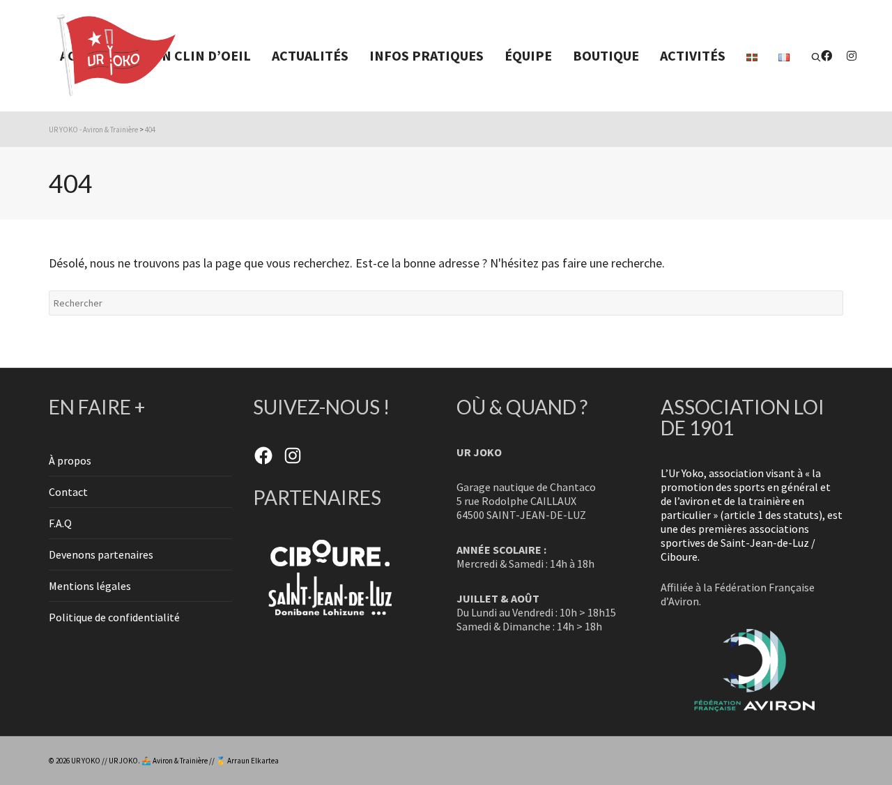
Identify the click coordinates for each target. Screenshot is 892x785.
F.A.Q (60, 523)
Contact (68, 492)
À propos (70, 460)
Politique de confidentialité (114, 617)
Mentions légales (90, 586)
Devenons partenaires (101, 554)
